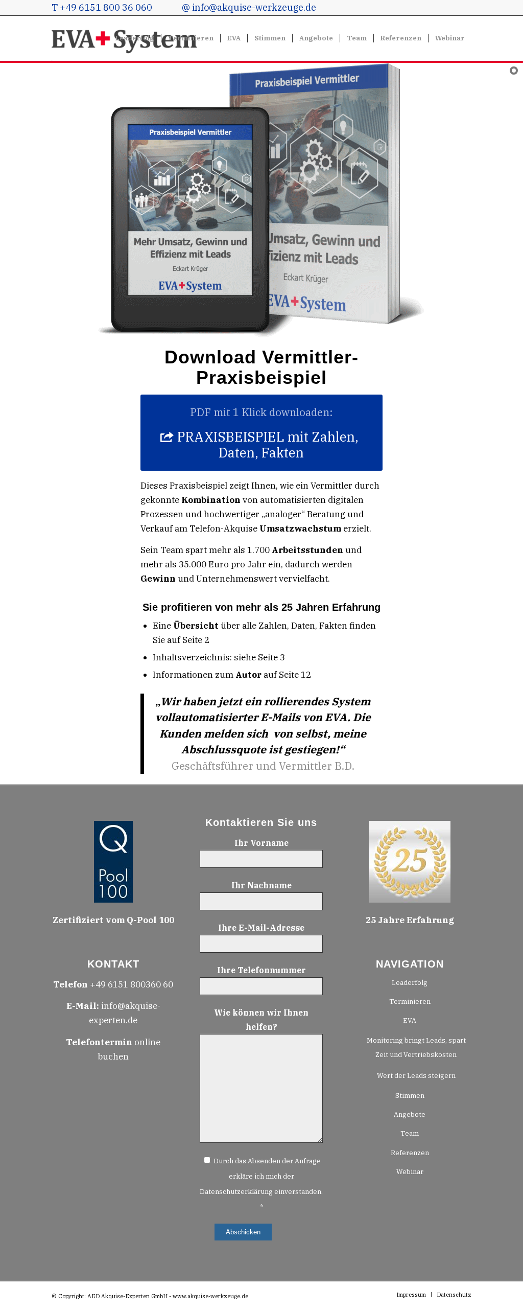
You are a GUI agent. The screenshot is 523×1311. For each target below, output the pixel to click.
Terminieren (410, 1001)
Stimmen (409, 1095)
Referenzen (410, 1152)
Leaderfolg (409, 982)
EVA (409, 1020)
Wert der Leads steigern (416, 1075)
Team (409, 1133)
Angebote (409, 1114)
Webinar (409, 1171)
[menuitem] (135, 38)
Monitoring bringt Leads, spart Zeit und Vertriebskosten (416, 1047)
